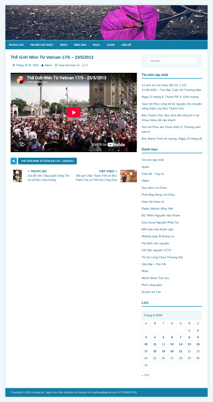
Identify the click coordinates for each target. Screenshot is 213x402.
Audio (111, 44)
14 (180, 344)
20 (172, 351)
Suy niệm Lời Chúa (154, 187)
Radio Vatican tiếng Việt (157, 208)
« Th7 (145, 375)
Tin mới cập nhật (41, 44)
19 (163, 351)
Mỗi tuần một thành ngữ (157, 229)
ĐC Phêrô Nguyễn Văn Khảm (161, 215)
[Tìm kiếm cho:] (172, 61)
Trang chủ (16, 44)
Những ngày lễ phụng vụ (158, 236)
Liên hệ (126, 44)
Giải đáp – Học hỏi (154, 264)
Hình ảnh (80, 44)
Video (63, 44)
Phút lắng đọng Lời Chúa (158, 194)
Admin (48, 65)
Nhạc (96, 44)
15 (189, 344)
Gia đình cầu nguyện (155, 243)
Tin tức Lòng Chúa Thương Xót (162, 257)
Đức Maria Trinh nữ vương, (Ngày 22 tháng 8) (172, 138)
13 (172, 344)
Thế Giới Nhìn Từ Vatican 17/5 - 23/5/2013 (47, 161)
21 (180, 351)
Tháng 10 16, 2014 (27, 65)
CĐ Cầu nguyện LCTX (156, 250)
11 (154, 344)
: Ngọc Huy (51, 392)
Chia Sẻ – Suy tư (153, 173)
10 (146, 344)
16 (198, 344)
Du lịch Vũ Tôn (151, 292)
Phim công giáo (152, 285)
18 (154, 351)
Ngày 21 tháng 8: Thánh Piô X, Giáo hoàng (170, 96)
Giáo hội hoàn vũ (69, 65)
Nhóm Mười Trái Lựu (155, 278)
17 (146, 351)
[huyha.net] (106, 37)
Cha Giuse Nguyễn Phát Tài (160, 222)
